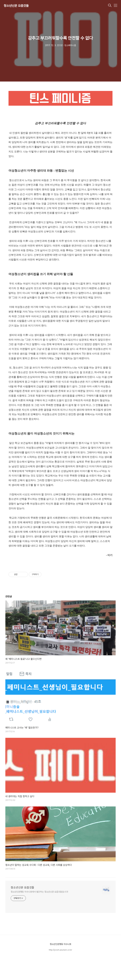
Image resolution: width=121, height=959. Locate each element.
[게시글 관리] (24, 574)
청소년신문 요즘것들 (16, 6)
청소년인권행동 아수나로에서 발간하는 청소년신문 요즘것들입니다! (39, 891)
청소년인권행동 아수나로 (60, 944)
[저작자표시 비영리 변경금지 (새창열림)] (45, 574)
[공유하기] (20, 574)
